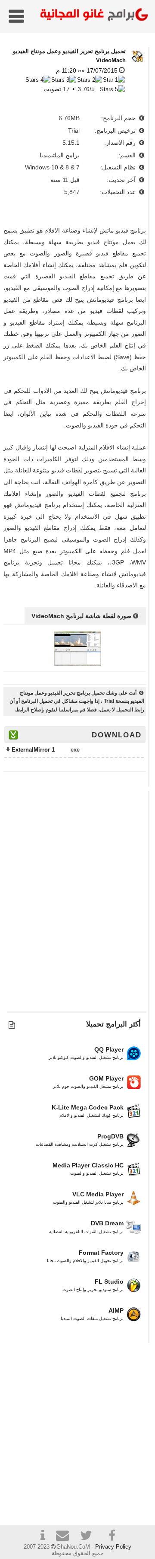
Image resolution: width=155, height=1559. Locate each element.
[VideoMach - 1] (77, 663)
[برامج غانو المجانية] (92, 15)
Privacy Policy (113, 1546)
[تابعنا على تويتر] (89, 1537)
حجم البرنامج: (119, 118)
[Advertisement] (77, 905)
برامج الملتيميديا (60, 155)
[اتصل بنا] (66, 1537)
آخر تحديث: (122, 179)
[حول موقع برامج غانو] (43, 1537)
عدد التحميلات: (118, 191)
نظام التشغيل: (118, 167)
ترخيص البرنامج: (116, 130)
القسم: (127, 155)
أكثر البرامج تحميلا (113, 1024)
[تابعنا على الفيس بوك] (112, 1535)
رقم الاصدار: (120, 142)
